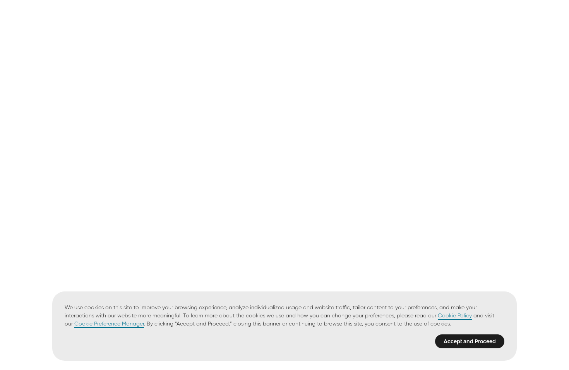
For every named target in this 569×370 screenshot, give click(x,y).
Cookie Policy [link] (455, 316)
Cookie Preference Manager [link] (109, 324)
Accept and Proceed (470, 341)
